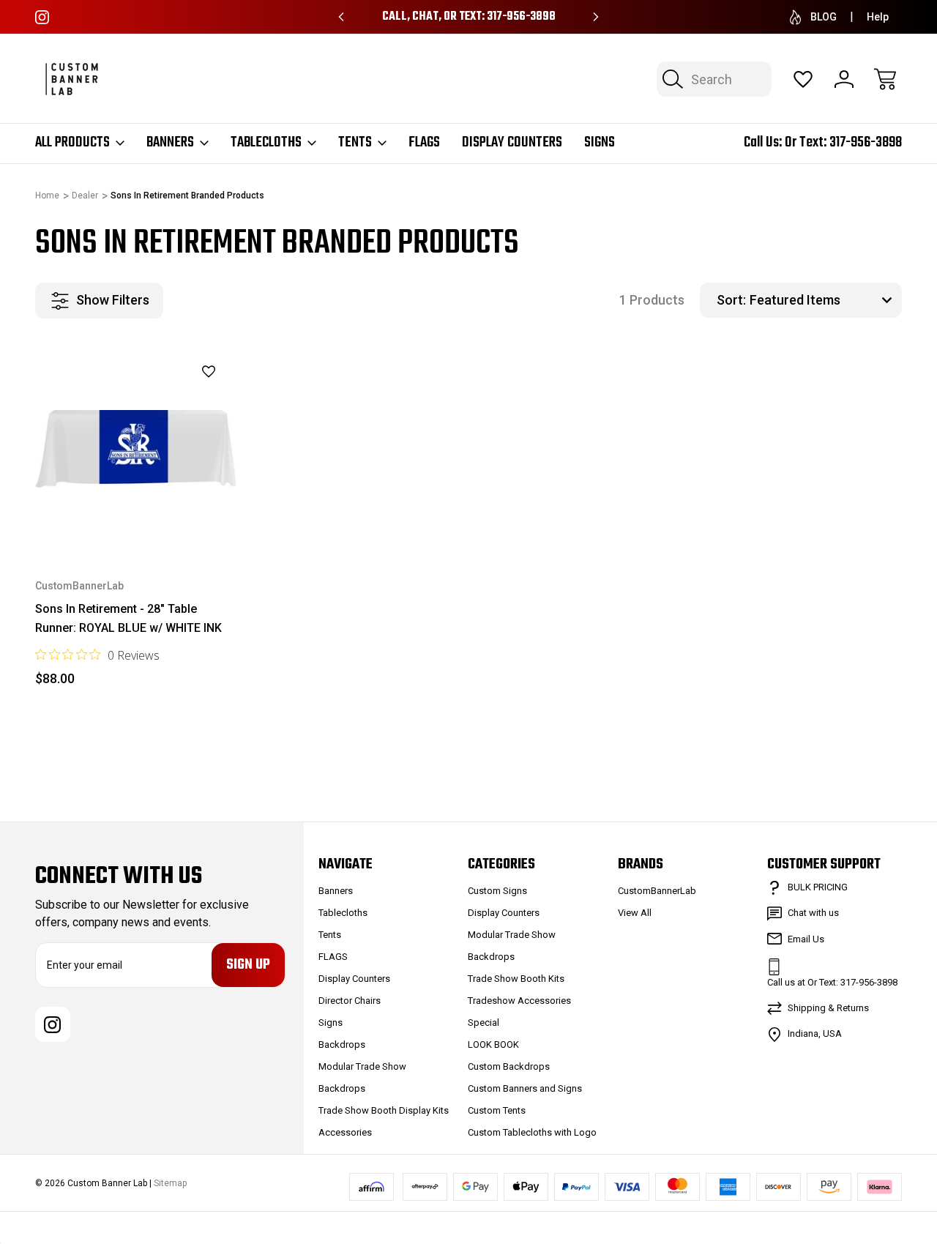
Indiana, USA (815, 1033)
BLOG (823, 17)
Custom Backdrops (509, 1066)
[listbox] (824, 300)
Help (878, 17)
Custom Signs (497, 890)
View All (635, 912)
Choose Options (135, 515)
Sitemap (170, 1183)
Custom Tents (497, 1110)
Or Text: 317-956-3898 (843, 142)
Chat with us (813, 912)
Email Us (806, 939)
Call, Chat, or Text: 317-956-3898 (469, 16)
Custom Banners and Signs (525, 1088)
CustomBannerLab (657, 890)
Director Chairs (349, 1000)
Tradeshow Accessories (519, 1000)
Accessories (345, 1132)
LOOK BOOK (493, 1044)
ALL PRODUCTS (72, 142)
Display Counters (512, 142)
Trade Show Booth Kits (516, 978)
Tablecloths (266, 142)
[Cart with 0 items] (885, 79)
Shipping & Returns (828, 1007)
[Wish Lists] (803, 79)
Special (483, 1022)
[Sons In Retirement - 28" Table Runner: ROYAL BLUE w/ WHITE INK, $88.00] (135, 449)
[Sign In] (844, 79)
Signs (599, 142)
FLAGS (424, 142)
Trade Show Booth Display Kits (383, 1110)
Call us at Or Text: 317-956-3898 (832, 982)
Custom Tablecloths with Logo (532, 1132)
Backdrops (341, 1044)
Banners (170, 142)
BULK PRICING (818, 887)
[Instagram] (42, 17)
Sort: (731, 300)
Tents (355, 142)
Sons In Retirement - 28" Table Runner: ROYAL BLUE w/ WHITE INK (128, 618)
